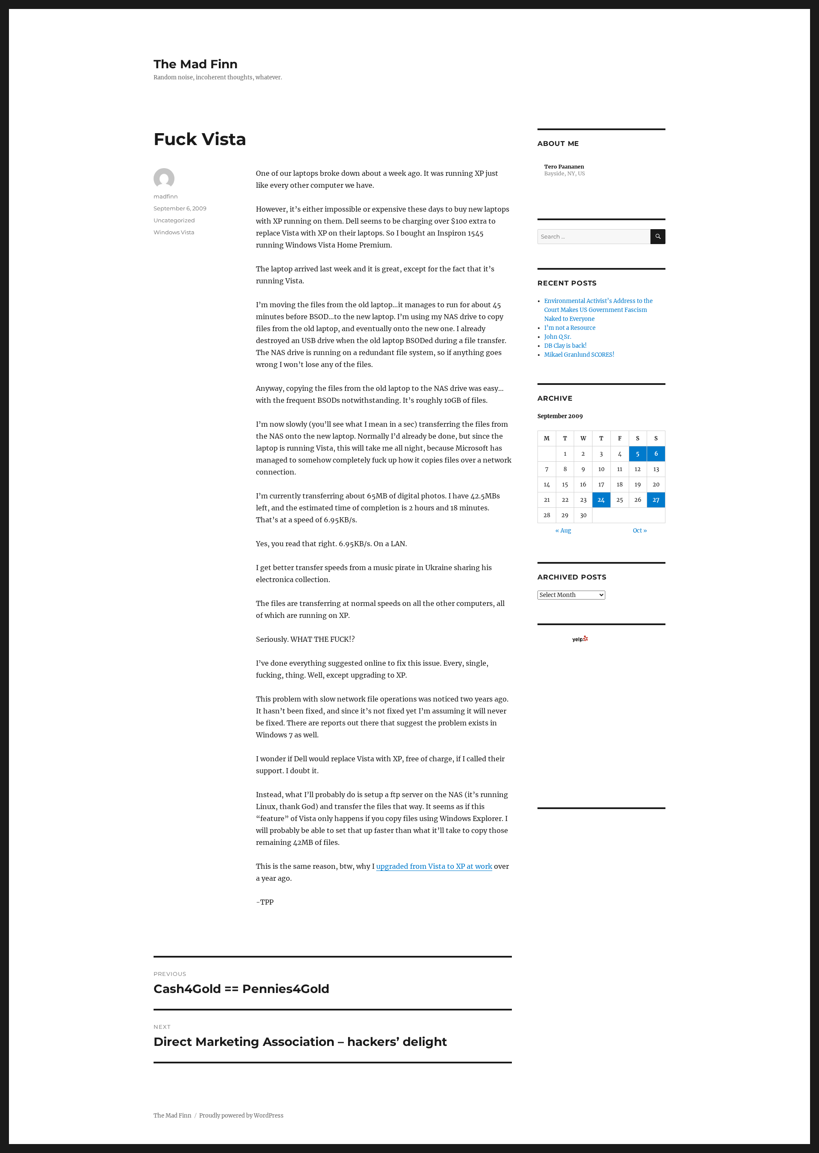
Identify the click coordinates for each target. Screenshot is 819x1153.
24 (601, 500)
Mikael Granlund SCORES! (579, 354)
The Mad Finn (196, 64)
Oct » (640, 530)
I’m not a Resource (569, 328)
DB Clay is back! (565, 345)
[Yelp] (580, 639)
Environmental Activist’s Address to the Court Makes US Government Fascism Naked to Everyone (598, 310)
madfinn (166, 196)
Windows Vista (174, 232)
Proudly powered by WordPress (241, 1115)
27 (656, 500)
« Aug (563, 530)
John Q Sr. (557, 337)
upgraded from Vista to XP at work (434, 866)
